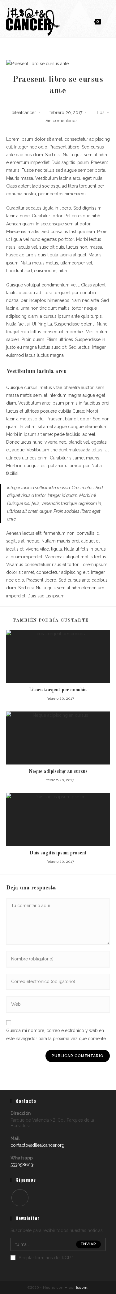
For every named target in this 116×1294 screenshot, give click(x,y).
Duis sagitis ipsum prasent (58, 853)
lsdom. (82, 1287)
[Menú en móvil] (106, 21)
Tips (100, 112)
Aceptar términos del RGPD (46, 1257)
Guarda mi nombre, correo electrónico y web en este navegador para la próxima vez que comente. (56, 1034)
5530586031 (23, 1164)
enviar (88, 1244)
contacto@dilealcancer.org (37, 1145)
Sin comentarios (61, 120)
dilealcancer (23, 112)
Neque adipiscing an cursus (58, 771)
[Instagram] (19, 1197)
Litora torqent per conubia (58, 690)
